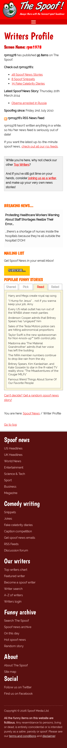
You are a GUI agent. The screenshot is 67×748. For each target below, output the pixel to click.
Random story (14, 646)
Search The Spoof (16, 620)
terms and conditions (22, 736)
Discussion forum (16, 550)
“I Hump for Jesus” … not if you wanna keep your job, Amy (32, 302)
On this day (11, 633)
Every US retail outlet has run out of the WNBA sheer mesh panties (31, 311)
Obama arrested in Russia (29, 103)
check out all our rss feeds (40, 146)
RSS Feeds (11, 544)
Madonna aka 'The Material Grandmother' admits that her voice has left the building (31, 347)
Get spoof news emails (19, 537)
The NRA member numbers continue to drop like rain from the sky (32, 357)
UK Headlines (13, 455)
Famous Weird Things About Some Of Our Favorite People (32, 381)
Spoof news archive (17, 627)
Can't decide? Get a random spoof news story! (31, 398)
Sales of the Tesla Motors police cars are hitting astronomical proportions (31, 328)
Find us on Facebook (18, 693)
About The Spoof (16, 665)
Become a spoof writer (20, 582)
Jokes (8, 518)
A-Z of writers (13, 595)
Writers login (12, 601)
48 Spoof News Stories (27, 74)
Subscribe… (17, 270)
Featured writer (14, 576)
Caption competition (18, 531)
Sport (8, 480)
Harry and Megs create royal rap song (32, 295)
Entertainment (13, 467)
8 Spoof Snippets (23, 79)
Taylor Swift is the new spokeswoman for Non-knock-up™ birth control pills (32, 336)
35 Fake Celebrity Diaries (28, 83)
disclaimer (48, 736)
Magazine (10, 493)
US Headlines (13, 448)
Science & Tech (14, 474)
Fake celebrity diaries (18, 525)
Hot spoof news (15, 639)
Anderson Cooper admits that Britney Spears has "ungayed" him (32, 319)
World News (12, 461)
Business (10, 486)
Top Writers (21, 164)
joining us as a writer (42, 178)
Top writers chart (15, 569)
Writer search (13, 589)
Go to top (10, 424)
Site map (10, 671)
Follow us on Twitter (18, 687)
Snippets (10, 512)
